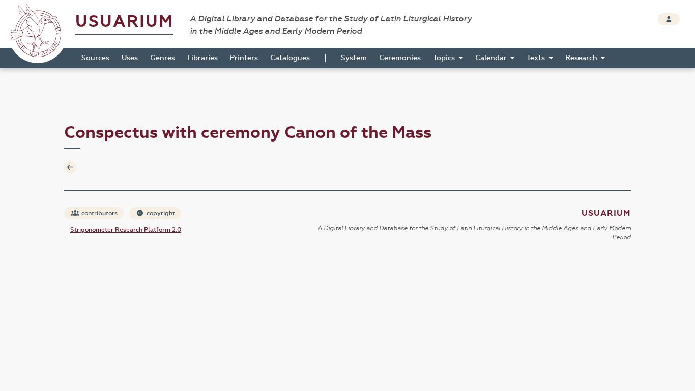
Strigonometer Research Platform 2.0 (125, 229)
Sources (95, 57)
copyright (160, 213)
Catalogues (290, 57)
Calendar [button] (492, 57)
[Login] (669, 19)
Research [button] (582, 57)
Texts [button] (537, 57)
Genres (162, 57)
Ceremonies (400, 57)
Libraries (202, 57)
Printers (244, 57)
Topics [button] (445, 57)
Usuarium (124, 22)
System (354, 57)
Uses (130, 57)
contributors (99, 213)
